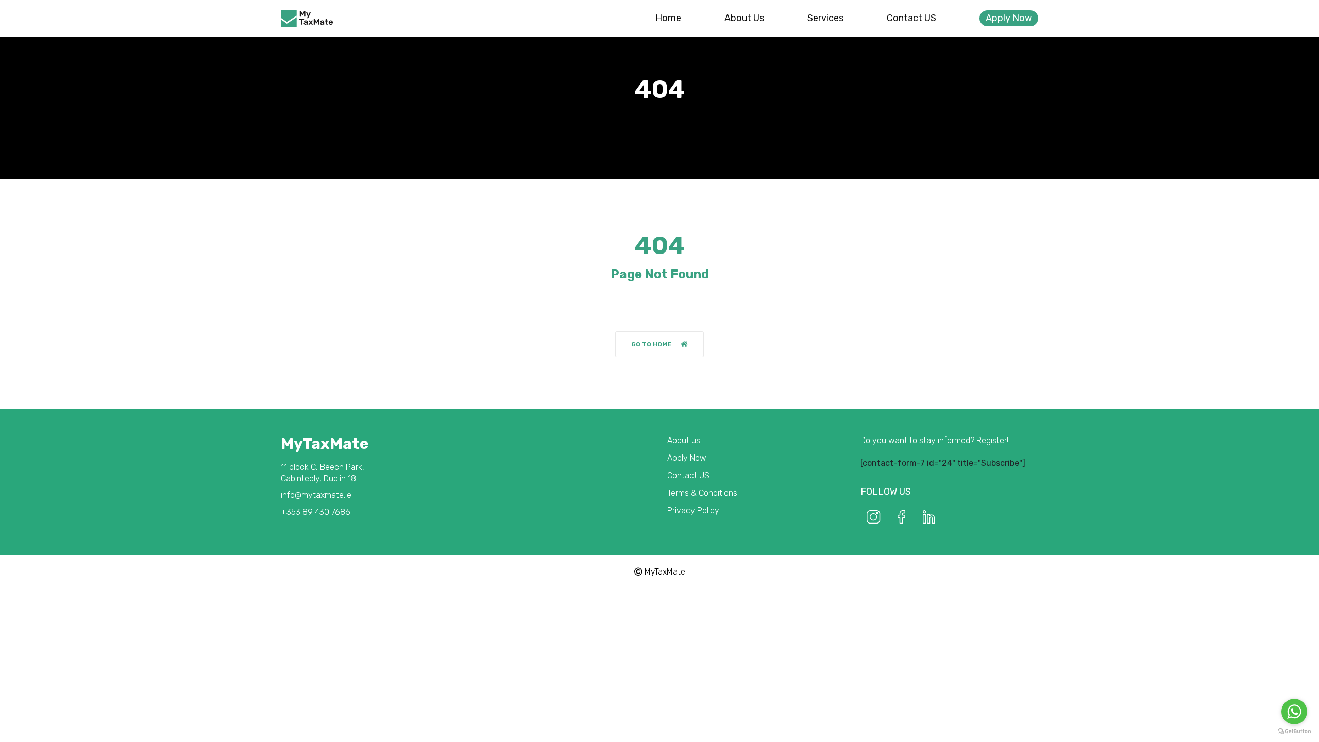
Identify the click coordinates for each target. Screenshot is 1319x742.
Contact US (911, 18)
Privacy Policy (693, 510)
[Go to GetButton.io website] (1294, 731)
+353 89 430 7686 (315, 512)
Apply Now (1009, 18)
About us (744, 18)
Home (668, 18)
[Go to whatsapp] (1294, 711)
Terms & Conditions (702, 493)
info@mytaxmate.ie (316, 495)
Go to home (651, 344)
